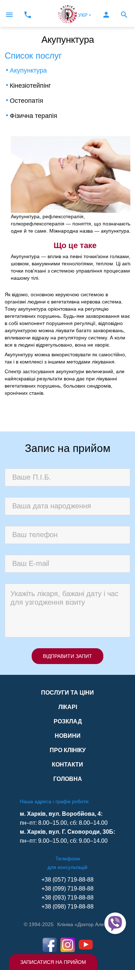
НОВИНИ (68, 736)
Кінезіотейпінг (30, 85)
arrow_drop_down (90, 15)
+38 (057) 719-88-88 (67, 880)
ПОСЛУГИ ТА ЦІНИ (67, 693)
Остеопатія (26, 100)
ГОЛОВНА (67, 779)
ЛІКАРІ (67, 707)
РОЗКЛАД (68, 721)
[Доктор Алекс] (67, 13)
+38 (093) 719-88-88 (67, 897)
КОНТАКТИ (67, 764)
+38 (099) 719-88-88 (67, 889)
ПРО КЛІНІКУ (68, 750)
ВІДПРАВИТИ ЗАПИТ (67, 656)
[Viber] (115, 923)
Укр (82, 15)
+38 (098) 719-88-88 (67, 906)
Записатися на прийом (53, 962)
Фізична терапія (33, 115)
